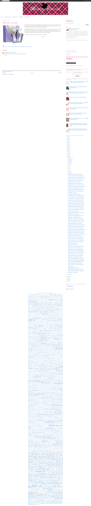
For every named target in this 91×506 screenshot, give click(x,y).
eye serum (30, 467)
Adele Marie (46, 295)
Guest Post (50, 343)
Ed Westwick (39, 329)
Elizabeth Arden (42, 330)
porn (52, 491)
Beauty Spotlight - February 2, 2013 (73, 267)
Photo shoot (32, 405)
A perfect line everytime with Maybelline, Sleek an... (76, 215)
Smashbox (48, 428)
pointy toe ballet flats (41, 491)
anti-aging (49, 453)
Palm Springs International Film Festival (50, 401)
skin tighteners (39, 496)
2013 (68, 156)
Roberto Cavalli (39, 415)
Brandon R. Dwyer (51, 308)
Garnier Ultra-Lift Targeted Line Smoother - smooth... (76, 221)
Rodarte (45, 416)
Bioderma (59, 305)
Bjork (44, 306)
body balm (55, 455)
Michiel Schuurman (45, 386)
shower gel (39, 495)
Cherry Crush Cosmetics (42, 316)
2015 (68, 153)
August (69, 163)
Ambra (57, 297)
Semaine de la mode (39, 422)
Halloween (33, 345)
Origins (31, 400)
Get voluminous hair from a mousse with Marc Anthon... (76, 195)
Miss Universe (53, 387)
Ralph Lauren (54, 411)
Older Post (60, 72)
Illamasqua (30, 351)
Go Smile (31, 342)
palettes (46, 489)
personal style (38, 490)
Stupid (54, 432)
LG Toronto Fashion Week (43, 369)
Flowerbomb (37, 338)
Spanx (29, 430)
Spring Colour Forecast (55, 430)
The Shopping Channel (49, 438)
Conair (59, 319)
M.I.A (46, 378)
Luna (39, 378)
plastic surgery (57, 490)
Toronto (44, 441)
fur (45, 472)
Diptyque (51, 326)
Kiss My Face (44, 366)
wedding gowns (36, 503)
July (69, 165)
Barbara (51, 303)
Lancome (58, 370)
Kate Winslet (35, 363)
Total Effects (52, 441)
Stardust (48, 431)
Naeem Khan (48, 391)
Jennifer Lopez (32, 355)
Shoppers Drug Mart (55, 425)
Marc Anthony (58, 380)
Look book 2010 (38, 377)
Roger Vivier (56, 416)
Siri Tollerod (59, 427)
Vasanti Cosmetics (34, 445)
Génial (55, 343)
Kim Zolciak (55, 365)
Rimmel (51, 414)
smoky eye (46, 496)
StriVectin (40, 432)
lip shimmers (47, 481)
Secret (31, 422)
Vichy (55, 445)
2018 (68, 148)
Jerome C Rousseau (52, 355)
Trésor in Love (50, 442)
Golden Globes (37, 342)
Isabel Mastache (50, 351)
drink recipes (41, 464)
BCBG (50, 302)
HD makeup (41, 344)
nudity (36, 487)
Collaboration (45, 319)
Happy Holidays (55, 345)
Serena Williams (31, 423)
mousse (43, 486)
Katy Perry (49, 363)
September (70, 162)
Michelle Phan (38, 386)
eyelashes (58, 467)
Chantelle (56, 314)
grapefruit (30, 473)
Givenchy (38, 341)
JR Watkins (45, 352)
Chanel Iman (50, 314)
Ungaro (49, 443)
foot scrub (30, 471)
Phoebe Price (60, 404)
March (69, 171)
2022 (68, 142)
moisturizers (32, 486)
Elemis (51, 329)
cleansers (52, 459)
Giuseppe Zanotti (31, 341)
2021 (68, 144)
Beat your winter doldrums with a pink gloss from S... (76, 175)
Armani (29, 300)
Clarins (36, 318)
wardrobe (59, 502)
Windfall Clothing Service (41, 450)
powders (31, 492)
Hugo (40, 350)
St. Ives (32, 431)
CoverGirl (56, 320)
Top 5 (33, 441)
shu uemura (48, 495)
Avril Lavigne (40, 302)
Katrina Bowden (42, 363)
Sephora (48, 422)
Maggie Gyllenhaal (52, 379)
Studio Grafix (48, 432)
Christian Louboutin (43, 317)
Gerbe (62, 339)
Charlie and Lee (36, 315)
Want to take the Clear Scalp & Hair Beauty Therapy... (76, 246)
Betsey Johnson (46, 305)
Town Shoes (58, 441)
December (69, 157)
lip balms (30, 481)
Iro (45, 351)
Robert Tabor (32, 415)
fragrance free (50, 471)
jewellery (30, 480)
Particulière (30, 403)
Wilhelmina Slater (31, 450)
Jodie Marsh (52, 356)
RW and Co (30, 411)
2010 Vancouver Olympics (33, 294)
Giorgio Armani (42, 340)
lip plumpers (39, 481)
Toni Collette (50, 440)
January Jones (47, 353)
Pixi (31, 406)
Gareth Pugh (50, 339)
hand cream (38, 476)
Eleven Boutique (57, 329)
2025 (68, 138)
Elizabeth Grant (52, 330)
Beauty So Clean (43, 304)
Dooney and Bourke (44, 327)
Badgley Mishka (55, 302)
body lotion (37, 456)
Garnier (56, 339)
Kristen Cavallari (33, 367)
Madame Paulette (39, 379)
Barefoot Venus (58, 303)
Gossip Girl (53, 342)
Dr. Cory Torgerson (58, 327)
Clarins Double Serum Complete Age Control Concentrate (76, 186)
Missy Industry (60, 387)
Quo (56, 410)
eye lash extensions (49, 466)
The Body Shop (46, 437)
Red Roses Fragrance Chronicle (42, 413)
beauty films (55, 454)
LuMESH (30, 378)
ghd (49, 472)
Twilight (36, 443)
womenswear (59, 503)
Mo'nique (37, 388)
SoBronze (55, 428)
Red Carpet (57, 412)
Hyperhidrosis (46, 350)
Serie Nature (37, 423)
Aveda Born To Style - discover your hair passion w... (76, 237)
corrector (58, 462)
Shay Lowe (45, 424)
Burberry (48, 309)
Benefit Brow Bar (58, 304)
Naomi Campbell (55, 391)
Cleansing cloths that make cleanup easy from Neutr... (76, 189)
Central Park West (36, 314)
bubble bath (58, 457)
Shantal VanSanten (58, 423)
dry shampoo (49, 464)
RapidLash (30, 412)
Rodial (49, 416)
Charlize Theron (44, 315)
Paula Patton (49, 403)
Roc (46, 415)
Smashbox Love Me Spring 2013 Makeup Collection (76, 261)
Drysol (40, 328)
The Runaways (30, 438)
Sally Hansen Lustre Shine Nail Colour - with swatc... (76, 232)
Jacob (58, 352)
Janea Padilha (34, 353)
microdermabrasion (56, 485)
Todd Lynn (39, 440)
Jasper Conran (59, 353)
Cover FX (49, 320)
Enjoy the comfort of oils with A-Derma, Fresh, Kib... (76, 264)
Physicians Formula (57, 405)
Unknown (6, 52)
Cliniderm (59, 318)
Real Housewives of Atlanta (39, 412)
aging (43, 453)
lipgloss (37, 482)
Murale (34, 390)
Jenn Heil (53, 354)
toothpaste (36, 502)
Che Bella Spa (34, 316)
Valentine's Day (39, 444)
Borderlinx (30, 308)
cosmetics (30, 463)
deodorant (34, 464)
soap (52, 496)
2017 (68, 150)
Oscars (58, 400)
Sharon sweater (39, 424)
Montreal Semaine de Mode (45, 389)
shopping (32, 495)
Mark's (60, 381)
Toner (43, 440)
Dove (51, 327)
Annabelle (51, 299)
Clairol (31, 318)
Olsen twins (41, 399)
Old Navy (60, 398)
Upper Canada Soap (56, 443)
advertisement (37, 453)
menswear (46, 485)
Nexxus (42, 394)
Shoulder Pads (34, 427)
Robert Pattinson (59, 414)
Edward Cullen (46, 329)
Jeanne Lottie (43, 354)
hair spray (38, 475)
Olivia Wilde (36, 399)
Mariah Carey (47, 381)
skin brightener (57, 495)
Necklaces (54, 392)
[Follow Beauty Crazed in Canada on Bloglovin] (69, 59)
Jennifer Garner (60, 354)
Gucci (37, 343)
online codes (53, 487)
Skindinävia (36, 428)
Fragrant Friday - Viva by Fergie (9, 22)
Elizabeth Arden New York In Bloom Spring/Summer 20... (76, 229)
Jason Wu (53, 353)
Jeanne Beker (36, 354)
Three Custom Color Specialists (47, 439)
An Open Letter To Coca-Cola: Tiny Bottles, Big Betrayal (77, 97)
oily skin (46, 487)
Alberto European (32, 296)
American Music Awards (38, 298)
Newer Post (4, 72)
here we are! (68, 54)
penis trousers (31, 490)
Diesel (35, 326)
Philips (46, 404)
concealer (31, 462)
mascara (35, 485)
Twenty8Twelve (31, 443)
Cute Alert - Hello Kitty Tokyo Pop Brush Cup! (75, 235)
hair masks (54, 474)
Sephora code (58, 422)
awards (56, 453)
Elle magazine (46, 331)
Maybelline (57, 383)
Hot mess (30, 350)
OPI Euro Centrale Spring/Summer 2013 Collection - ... (76, 258)
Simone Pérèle (52, 427)
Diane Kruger (30, 326)
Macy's (33, 379)
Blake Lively (30, 307)
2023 (68, 141)
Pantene (44, 402)
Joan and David (44, 356)
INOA (55, 350)
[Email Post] (3, 45)
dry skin (55, 464)
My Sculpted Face (46, 390)
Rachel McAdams (38, 411)
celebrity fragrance (12, 46)
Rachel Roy (45, 411)
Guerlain (42, 343)
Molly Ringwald (44, 388)
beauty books (46, 454)
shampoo (41, 494)
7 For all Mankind (44, 294)
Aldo (39, 296)
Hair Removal (48, 344)
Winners (49, 450)
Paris (49, 402)
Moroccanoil (54, 389)
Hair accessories (57, 344)
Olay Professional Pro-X (51, 398)
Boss (34, 308)
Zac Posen (39, 452)
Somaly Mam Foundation (44, 429)
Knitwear (56, 366)
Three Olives (59, 439)
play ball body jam (31, 491)
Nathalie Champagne (37, 392)
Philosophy (52, 404)
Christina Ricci (60, 317)
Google (48, 342)
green (35, 473)
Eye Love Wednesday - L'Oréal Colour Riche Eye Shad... (76, 177)
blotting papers (39, 455)
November (69, 159)
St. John (37, 431)
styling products (57, 497)
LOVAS (52, 369)
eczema (61, 464)
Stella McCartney (55, 431)
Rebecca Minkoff (49, 412)
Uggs (46, 443)
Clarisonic (43, 318)
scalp (46, 493)
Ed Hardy (34, 329)
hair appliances (43, 473)
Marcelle (38, 381)
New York (59, 393)
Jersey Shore (59, 355)
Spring (37, 430)
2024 (68, 139)
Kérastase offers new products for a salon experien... (76, 241)
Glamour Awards (46, 341)
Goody (43, 342)
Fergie (18, 46)
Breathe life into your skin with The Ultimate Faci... (75, 200)
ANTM (61, 294)
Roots (40, 417)
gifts (53, 472)
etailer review (41, 465)
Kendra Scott (49, 364)
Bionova (29, 306)
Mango (51, 380)
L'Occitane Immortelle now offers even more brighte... (76, 270)
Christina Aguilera (52, 317)
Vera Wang (43, 445)
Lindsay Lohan (55, 374)
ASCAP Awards (33, 295)
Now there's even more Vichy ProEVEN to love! (75, 247)
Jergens (44, 355)
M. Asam (42, 378)
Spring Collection (45, 430)
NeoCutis (60, 392)
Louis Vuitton (49, 377)
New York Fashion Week (33, 394)
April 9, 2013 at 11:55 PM (12, 52)
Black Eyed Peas (58, 306)
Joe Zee (57, 356)
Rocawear (51, 415)
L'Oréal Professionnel (53, 368)
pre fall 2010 (39, 492)
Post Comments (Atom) (10, 74)
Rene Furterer (57, 413)
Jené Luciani (39, 355)
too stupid (30, 502)
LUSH (56, 369)
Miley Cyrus (33, 387)
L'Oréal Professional (40, 368)
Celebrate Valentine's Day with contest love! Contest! (76, 220)
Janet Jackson (41, 353)
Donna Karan (37, 327)
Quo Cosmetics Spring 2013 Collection (74, 194)
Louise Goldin (56, 377)
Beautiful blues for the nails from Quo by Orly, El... (75, 183)
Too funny (56, 440)
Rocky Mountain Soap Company (35, 416)
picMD (45, 490)
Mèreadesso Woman (58, 390)
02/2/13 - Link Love (71, 266)
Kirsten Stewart (36, 366)
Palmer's (61, 401)
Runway (56, 417)
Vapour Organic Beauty (57, 444)
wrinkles (30, 504)
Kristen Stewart (42, 367)
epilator (35, 465)
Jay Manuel (30, 354)
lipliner (45, 482)
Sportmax (33, 430)
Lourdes (61, 377)
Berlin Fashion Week (37, 305)
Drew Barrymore (33, 328)
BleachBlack (37, 307)
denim (29, 464)
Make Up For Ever (33, 380)
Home (32, 72)
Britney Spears (35, 309)
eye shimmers (39, 467)
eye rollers (58, 466)
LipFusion (32, 375)
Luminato (35, 378)
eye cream (38, 466)
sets (36, 494)
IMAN (51, 350)
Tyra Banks (42, 443)
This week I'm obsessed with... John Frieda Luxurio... (76, 180)
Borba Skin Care (58, 307)
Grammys (60, 342)
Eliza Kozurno (34, 330)
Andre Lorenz (55, 298)
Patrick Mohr (42, 403)
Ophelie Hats (47, 399)
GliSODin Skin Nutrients (55, 341)
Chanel (43, 314)
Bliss (43, 307)
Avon (7, 46)
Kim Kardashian (42, 365)
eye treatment (49, 467)
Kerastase (56, 364)
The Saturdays (38, 438)
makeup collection (49, 483)
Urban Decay (31, 444)
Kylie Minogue (50, 367)
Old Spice (30, 399)
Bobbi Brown (50, 307)
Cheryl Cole (50, 316)
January (69, 274)
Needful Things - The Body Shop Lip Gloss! (74, 217)
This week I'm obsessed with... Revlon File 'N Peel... (76, 227)
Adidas (51, 295)
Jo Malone (37, 356)
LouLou (43, 377)
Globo (62, 341)
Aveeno (61, 300)
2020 (68, 145)
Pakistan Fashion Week (37, 401)
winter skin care (50, 503)
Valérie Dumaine (48, 444)
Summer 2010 (31, 433)
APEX (29, 295)
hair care (59, 473)
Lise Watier (35, 376)
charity (37, 459)
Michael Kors (31, 386)
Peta (38, 404)
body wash (47, 456)
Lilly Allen (48, 374)
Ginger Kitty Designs (33, 340)
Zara (44, 452)
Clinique (30, 319)
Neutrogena (38, 393)
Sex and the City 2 (44, 423)
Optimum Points (54, 399)
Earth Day (56, 328)
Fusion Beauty (34, 339)
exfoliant (56, 465)
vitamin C (53, 502)
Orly (43, 400)
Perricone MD (32, 404)
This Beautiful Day (70, 286)
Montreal (61, 388)
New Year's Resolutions (50, 393)
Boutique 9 (45, 308)
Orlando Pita (38, 400)
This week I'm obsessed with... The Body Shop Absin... (76, 201)
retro (43, 493)
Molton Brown (50, 388)
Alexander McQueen (45, 296)
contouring (50, 462)
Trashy (39, 442)
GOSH (40, 339)
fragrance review (59, 471)
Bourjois (39, 308)
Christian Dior (35, 317)
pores (48, 491)
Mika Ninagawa (53, 386)
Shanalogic (51, 423)
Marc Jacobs (31, 381)
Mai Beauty (60, 379)
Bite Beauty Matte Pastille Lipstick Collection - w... (75, 223)
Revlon (40, 414)
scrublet (51, 493)
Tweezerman (58, 442)
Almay (42, 297)
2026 (68, 136)
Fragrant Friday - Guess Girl (72, 192)
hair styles (52, 475)
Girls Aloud (51, 340)
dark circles (58, 463)
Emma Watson (34, 332)
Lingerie (61, 374)
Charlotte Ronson (53, 315)
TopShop (38, 441)
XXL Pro (58, 450)
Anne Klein (59, 299)
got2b (59, 472)
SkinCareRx (30, 428)
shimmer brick (56, 494)
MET (54, 378)
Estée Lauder (40, 333)
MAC (50, 378)
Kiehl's (35, 365)
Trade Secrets (31, 442)
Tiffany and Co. (31, 440)
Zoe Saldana (52, 452)
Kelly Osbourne (41, 364)
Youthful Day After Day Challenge (41, 451)
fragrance (22, 46)
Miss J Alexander (41, 387)
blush (47, 455)
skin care (30, 496)
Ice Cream (60, 350)
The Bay (36, 437)
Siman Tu (46, 427)
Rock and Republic (58, 415)
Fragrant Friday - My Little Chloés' (73, 244)
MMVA (57, 378)
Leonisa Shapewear (32, 374)
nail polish (52, 486)
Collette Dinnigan (53, 319)
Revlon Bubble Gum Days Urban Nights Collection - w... (76, 206)
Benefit (50, 304)
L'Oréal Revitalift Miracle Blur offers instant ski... (75, 263)
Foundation (44, 338)
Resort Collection (32, 414)
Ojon (39, 398)
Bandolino (36, 303)
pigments (50, 490)
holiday (52, 477)
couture (36, 463)
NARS (29, 391)
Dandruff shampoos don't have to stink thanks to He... (76, 252)
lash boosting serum (39, 480)
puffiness (37, 493)
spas (57, 496)
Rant (60, 411)
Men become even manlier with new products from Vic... (76, 226)
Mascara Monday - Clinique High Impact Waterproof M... (76, 260)
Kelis (35, 364)
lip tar (60, 481)
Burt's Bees (55, 309)
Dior (40, 326)
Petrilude (42, 404)
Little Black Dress (45, 376)
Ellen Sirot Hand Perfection (56, 331)
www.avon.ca (45, 34)
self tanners (58, 493)
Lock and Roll (60, 376)
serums (30, 494)
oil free (41, 487)
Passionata (36, 403)
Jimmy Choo (30, 356)
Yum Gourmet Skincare (55, 451)
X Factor (53, 450)
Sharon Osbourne (31, 424)
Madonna (46, 379)
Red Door (33, 413)
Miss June (47, 387)
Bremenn (58, 308)
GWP (45, 339)
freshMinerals (32, 472)
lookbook (61, 482)
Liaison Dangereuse (41, 374)
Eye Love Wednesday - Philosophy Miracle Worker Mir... (76, 224)
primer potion (46, 492)
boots (54, 456)
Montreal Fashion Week (34, 389)
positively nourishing (59, 491)
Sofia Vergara (36, 429)
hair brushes (52, 473)
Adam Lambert (40, 295)
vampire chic (43, 502)
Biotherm (34, 306)
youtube (36, 504)
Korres (61, 366)
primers (53, 492)
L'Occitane (58, 367)
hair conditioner (42, 474)
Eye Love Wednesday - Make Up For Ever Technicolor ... (76, 198)
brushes (49, 457)
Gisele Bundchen (58, 340)
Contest (30, 320)
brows (42, 457)
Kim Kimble (49, 365)
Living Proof (53, 376)
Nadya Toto (42, 391)
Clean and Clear (52, 318)
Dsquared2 (45, 328)
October (69, 160)
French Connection (54, 338)
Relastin (51, 413)
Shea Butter (51, 424)
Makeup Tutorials (44, 380)
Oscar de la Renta (50, 400)
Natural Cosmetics (46, 392)
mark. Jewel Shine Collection (72, 243)
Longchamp (31, 377)
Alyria (47, 297)
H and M (59, 343)
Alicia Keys (37, 297)
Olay (42, 398)
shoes (61, 494)
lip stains (54, 481)
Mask (59, 382)
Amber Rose (52, 297)
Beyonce (53, 305)
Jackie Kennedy (52, 352)
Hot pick (36, 350)
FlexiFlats (31, 338)
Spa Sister (60, 429)
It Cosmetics (38, 352)
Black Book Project (50, 306)
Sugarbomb (59, 432)
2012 (68, 276)
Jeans (48, 354)
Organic (61, 399)
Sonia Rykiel (53, 429)
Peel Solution (56, 403)
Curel (60, 321)
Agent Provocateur (59, 295)
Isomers (29, 352)
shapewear (49, 494)
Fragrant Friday (28, 46)
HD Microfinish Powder (33, 344)
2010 (68, 279)
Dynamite (50, 328)
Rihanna (46, 414)
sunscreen (57, 498)
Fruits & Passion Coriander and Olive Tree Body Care (76, 209)
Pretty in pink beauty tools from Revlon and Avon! (75, 255)
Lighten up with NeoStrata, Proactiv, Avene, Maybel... (76, 212)
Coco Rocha (38, 319)
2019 (68, 147)
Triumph (43, 442)
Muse (40, 390)
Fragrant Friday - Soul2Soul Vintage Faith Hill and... (76, 218)
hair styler (46, 475)
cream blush (42, 463)
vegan (48, 502)
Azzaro (45, 302)
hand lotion (48, 476)
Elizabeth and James (37, 331)
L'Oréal (30, 368)
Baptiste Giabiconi (44, 303)
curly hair (50, 463)
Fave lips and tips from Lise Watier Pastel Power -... (76, 249)
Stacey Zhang (42, 431)
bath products (36, 454)
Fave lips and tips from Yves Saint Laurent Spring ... (76, 197)
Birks (40, 306)
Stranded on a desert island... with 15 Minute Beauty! (76, 240)
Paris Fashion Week (56, 402)
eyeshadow (41, 468)
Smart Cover (41, 428)
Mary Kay (43, 382)
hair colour (31, 474)
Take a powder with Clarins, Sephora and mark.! (75, 174)
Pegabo (61, 403)
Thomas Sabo (35, 439)
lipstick (52, 482)
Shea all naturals (58, 424)
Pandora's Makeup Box (35, 402)
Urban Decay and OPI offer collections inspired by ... (76, 269)
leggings (60, 480)
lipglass (30, 482)
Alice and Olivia (54, 296)
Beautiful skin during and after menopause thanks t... (76, 178)
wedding (30, 503)
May (69, 168)
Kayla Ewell (56, 363)
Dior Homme (46, 326)
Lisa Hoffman (57, 375)
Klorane (51, 366)
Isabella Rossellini (58, 351)
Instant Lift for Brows (38, 351)
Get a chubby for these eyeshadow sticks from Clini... (76, 203)
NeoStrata (30, 393)
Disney (55, 326)
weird (42, 503)
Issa (33, 352)
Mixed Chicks (32, 388)
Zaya (47, 452)
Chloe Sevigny (57, 316)
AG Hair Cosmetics (53, 294)
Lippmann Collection (39, 375)
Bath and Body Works (33, 304)
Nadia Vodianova (36, 391)
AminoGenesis (47, 298)
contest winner (41, 462)
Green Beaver (31, 343)
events (48, 465)
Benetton (30, 305)
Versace (50, 445)
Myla (52, 390)
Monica (56, 388)
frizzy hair (40, 472)
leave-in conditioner (51, 480)
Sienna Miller (41, 427)
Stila (33, 432)
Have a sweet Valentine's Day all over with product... (76, 238)
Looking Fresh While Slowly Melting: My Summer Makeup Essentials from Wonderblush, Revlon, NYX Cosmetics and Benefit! (78, 124)
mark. (61, 483)
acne (58, 452)
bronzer (35, 457)
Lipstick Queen (49, 375)
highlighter (43, 477)
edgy (31, 465)
